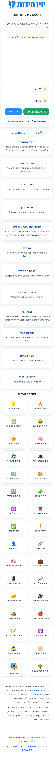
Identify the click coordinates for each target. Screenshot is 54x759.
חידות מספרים (13, 476)
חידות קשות (40, 441)
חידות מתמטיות (13, 423)
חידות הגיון (14, 406)
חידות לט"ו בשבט (40, 668)
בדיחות (23, 746)
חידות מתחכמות (40, 458)
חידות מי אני (40, 528)
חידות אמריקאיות (14, 563)
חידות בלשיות (40, 580)
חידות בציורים (40, 476)
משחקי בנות (12, 746)
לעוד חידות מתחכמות (27, 132)
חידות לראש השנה (40, 615)
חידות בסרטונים (40, 598)
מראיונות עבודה (40, 563)
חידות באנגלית (14, 493)
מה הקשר (40, 545)
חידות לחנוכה (40, 633)
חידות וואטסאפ (14, 580)
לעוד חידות (13, 111)
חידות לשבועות (14, 598)
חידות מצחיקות (40, 423)
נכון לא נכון (14, 528)
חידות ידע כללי (14, 458)
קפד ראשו (13, 545)
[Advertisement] (25, 60)
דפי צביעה (27, 750)
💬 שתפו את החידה (36, 111)
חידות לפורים (14, 650)
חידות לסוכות (14, 615)
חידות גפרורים (40, 406)
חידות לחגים (13, 510)
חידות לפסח (40, 650)
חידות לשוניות (40, 510)
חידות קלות (13, 441)
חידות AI (14, 673)
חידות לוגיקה (40, 493)
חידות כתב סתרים (13, 633)
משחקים (32, 746)
